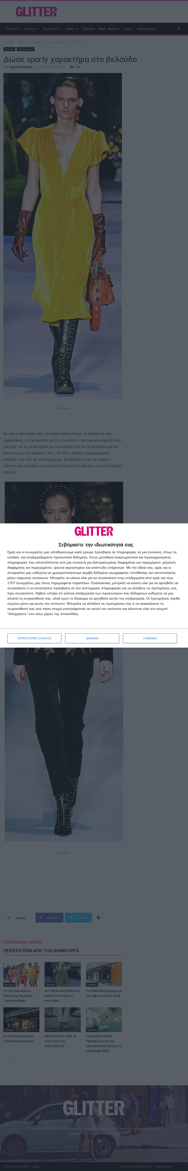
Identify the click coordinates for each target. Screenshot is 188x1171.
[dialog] (94, 585)
